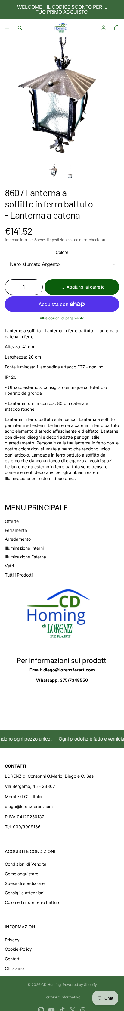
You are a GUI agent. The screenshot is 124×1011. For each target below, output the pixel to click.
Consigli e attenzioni (24, 892)
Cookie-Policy (18, 949)
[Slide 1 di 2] (54, 171)
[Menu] (7, 28)
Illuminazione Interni (24, 548)
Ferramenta (16, 530)
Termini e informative (62, 997)
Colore (62, 252)
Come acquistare (21, 873)
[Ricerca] (19, 27)
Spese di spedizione (25, 883)
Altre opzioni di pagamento (62, 318)
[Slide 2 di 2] (69, 171)
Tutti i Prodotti (19, 574)
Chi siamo (14, 968)
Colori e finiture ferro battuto (32, 902)
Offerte (12, 521)
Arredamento (18, 539)
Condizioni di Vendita (25, 864)
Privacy (12, 939)
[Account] (103, 27)
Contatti (12, 958)
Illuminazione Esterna (25, 556)
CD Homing (51, 984)
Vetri (9, 565)
